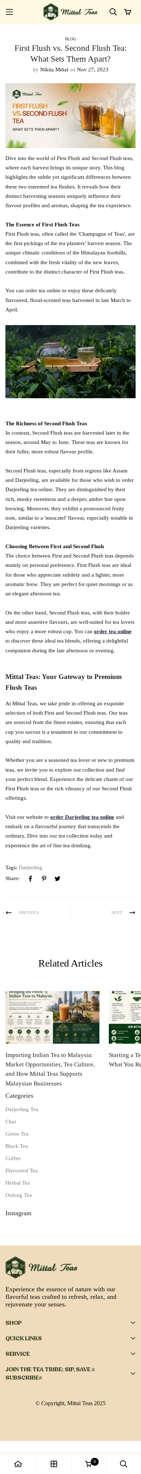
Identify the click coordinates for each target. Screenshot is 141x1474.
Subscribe (105, 1425)
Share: (12, 878)
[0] (88, 1464)
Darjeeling (30, 867)
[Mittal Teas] (70, 12)
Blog (70, 39)
